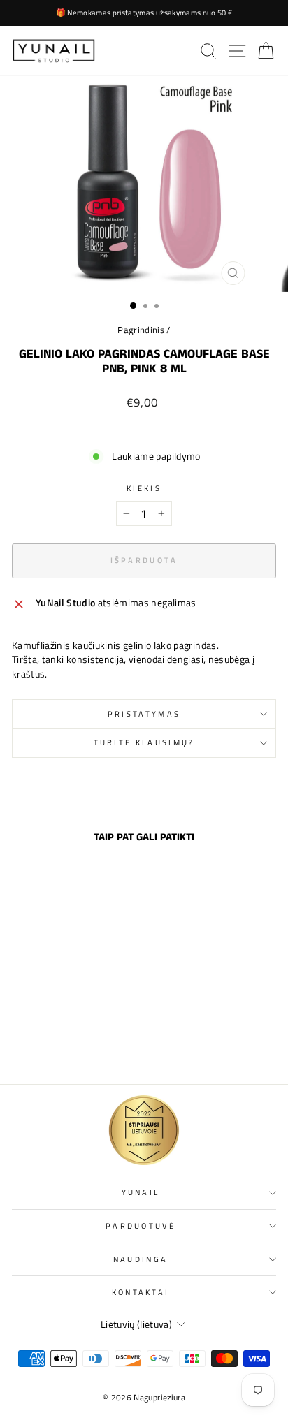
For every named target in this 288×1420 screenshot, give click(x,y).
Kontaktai (141, 1292)
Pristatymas (144, 713)
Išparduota (62, 1043)
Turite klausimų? (144, 742)
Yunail (141, 1192)
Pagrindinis (140, 330)
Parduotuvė (140, 1225)
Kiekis (144, 488)
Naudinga (140, 1259)
